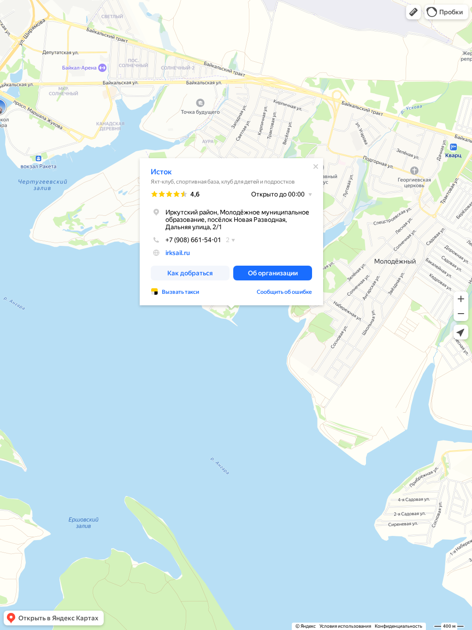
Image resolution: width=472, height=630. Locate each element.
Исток (161, 171)
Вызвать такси (180, 292)
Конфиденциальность (398, 626)
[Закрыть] (315, 166)
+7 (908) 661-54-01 (193, 240)
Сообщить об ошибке (284, 292)
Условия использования (345, 626)
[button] (413, 12)
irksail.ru (177, 252)
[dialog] (231, 231)
